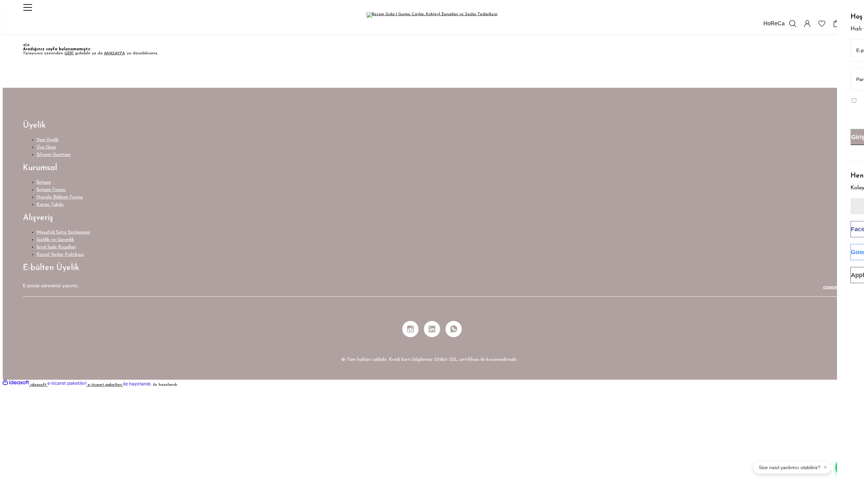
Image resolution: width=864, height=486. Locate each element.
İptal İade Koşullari (56, 247)
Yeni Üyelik (47, 139)
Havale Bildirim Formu (59, 197)
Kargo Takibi (49, 204)
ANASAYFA (114, 53)
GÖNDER (832, 288)
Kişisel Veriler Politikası (60, 254)
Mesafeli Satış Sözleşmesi (63, 232)
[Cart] (836, 23)
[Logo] (432, 15)
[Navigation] (27, 7)
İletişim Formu (50, 189)
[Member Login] (807, 23)
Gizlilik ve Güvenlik (55, 239)
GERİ (69, 53)
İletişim (43, 182)
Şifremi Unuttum (53, 154)
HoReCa (773, 23)
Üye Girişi (46, 147)
